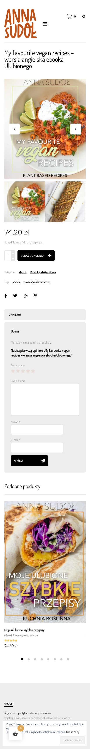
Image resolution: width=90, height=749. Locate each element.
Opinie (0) (15, 314)
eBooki (22, 272)
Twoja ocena (18, 365)
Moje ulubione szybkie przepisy (24, 630)
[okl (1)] (45, 129)
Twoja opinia (18, 380)
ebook (16, 282)
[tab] (45, 314)
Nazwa (15, 422)
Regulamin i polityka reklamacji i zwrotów (27, 713)
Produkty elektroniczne (43, 272)
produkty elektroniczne (36, 282)
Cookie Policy (72, 732)
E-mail (15, 439)
